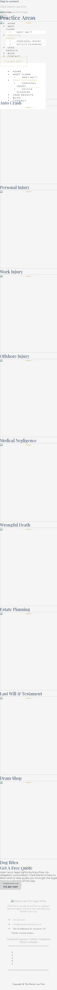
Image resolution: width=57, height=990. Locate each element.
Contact (14, 56)
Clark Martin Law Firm (13, 6)
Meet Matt (25, 32)
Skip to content (9, 1)
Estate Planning (29, 44)
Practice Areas (13, 36)
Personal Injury (26, 84)
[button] (10, 28)
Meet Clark (10, 27)
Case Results (12, 49)
